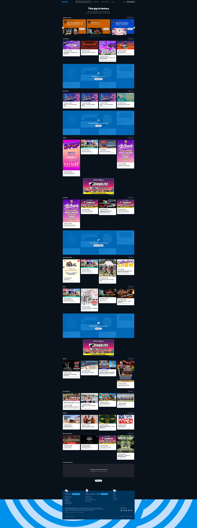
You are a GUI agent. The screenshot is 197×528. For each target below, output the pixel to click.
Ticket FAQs (68, 500)
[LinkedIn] (126, 510)
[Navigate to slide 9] (97, 36)
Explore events (68, 496)
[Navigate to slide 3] (92, 36)
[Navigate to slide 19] (105, 36)
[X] (131, 510)
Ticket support (68, 502)
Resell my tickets (69, 503)
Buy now (82, 28)
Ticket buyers (96, 1)
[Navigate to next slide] (134, 28)
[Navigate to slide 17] (103, 36)
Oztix (112, 1)
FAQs (115, 497)
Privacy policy (122, 516)
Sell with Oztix (131, 1)
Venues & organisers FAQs (91, 499)
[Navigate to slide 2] (91, 36)
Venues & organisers (105, 1)
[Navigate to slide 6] (94, 36)
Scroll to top (98, 480)
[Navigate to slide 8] (96, 36)
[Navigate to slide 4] (93, 36)
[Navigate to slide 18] (104, 36)
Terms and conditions (128, 516)
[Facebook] (129, 510)
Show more (131, 38)
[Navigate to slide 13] (100, 36)
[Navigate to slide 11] (98, 36)
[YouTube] (124, 510)
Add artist (98, 125)
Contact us (116, 499)
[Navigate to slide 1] (90, 36)
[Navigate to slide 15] (102, 36)
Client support (88, 501)
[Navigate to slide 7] (95, 36)
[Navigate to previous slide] (63, 28)
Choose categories (98, 245)
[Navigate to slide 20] (106, 36)
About (115, 495)
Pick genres (98, 328)
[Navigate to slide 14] (101, 36)
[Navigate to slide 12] (99, 36)
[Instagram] (121, 510)
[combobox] (83, 2)
